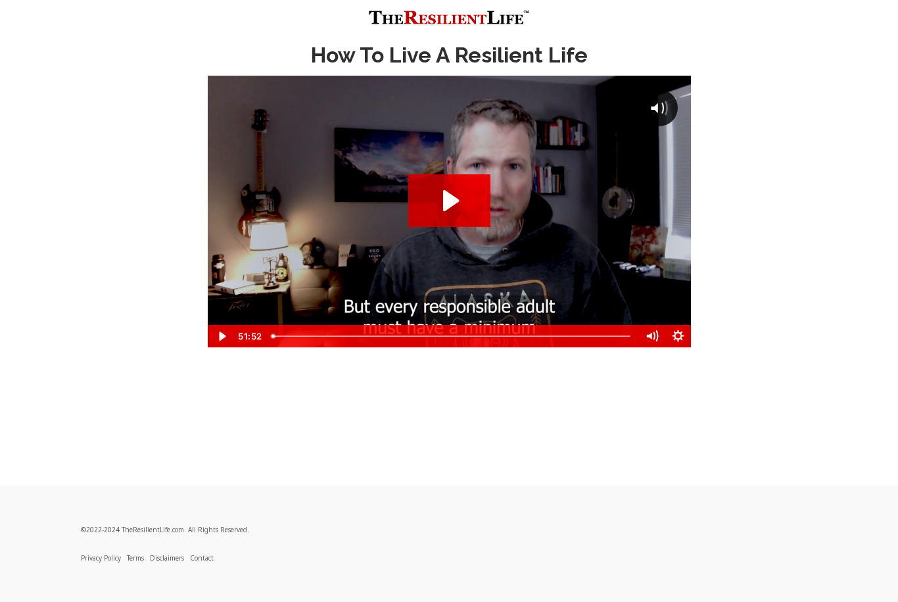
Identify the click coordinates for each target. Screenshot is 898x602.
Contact (202, 558)
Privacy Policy (101, 558)
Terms (135, 558)
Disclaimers (167, 558)
